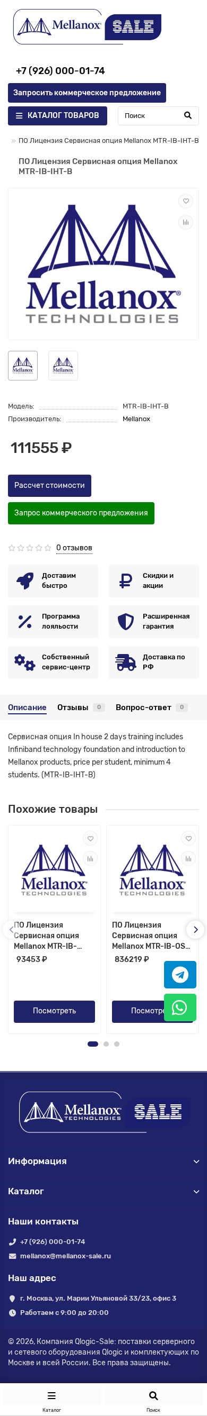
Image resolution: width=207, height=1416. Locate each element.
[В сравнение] (185, 222)
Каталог (26, 1191)
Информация (37, 1161)
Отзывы (79, 707)
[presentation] (12, 930)
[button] (93, 1044)
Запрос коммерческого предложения (81, 513)
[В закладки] (185, 201)
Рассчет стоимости (49, 485)
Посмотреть (54, 1010)
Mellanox (136, 419)
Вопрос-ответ (150, 707)
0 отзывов (74, 547)
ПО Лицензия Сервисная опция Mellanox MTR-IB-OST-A (152, 936)
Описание (27, 707)
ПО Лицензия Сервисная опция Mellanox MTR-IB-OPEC (46, 936)
